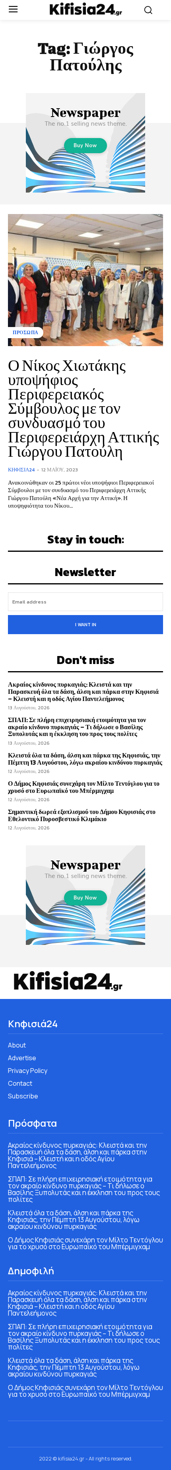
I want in (85, 624)
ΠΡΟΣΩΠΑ (26, 332)
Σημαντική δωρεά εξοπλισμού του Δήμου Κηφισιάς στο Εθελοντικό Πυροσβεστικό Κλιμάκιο (81, 815)
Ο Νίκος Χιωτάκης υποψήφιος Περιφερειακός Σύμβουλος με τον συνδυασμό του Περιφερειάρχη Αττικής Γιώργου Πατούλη (83, 408)
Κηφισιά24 (21, 469)
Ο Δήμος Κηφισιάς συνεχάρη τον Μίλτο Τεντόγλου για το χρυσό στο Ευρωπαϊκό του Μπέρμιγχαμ (83, 787)
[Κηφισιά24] (85, 9)
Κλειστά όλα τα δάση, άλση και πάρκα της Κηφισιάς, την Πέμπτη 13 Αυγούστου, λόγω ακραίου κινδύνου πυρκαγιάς (85, 758)
